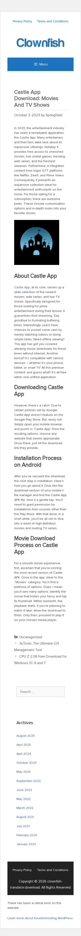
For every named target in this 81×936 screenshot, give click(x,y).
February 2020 (26, 835)
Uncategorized (30, 637)
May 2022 (23, 799)
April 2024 (23, 754)
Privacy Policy (22, 21)
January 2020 (26, 844)
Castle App (22, 287)
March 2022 (24, 808)
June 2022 (24, 790)
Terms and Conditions (52, 21)
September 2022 (28, 781)
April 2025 (23, 745)
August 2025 (25, 736)
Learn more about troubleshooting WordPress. (40, 918)
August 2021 (25, 817)
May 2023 (23, 772)
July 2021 (23, 826)
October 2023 (26, 763)
